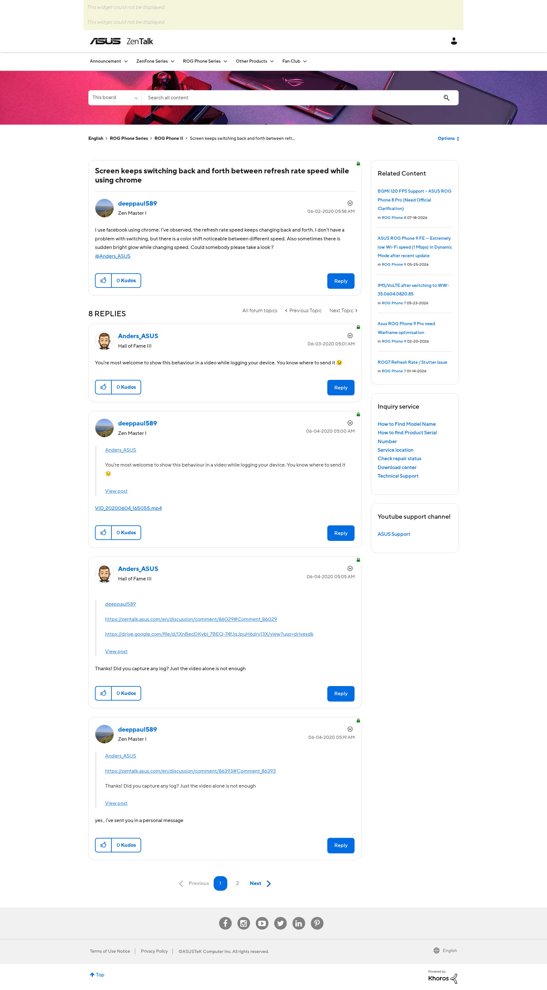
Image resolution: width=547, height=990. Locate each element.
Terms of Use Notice (110, 951)
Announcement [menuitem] (105, 61)
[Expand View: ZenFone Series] (172, 61)
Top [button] (100, 975)
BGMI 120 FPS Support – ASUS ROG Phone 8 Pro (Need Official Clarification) (414, 200)
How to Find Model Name (407, 424)
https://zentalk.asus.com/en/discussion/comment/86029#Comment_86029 (191, 619)
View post (116, 491)
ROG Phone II (168, 138)
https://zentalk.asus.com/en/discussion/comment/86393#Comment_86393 (190, 771)
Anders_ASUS (120, 450)
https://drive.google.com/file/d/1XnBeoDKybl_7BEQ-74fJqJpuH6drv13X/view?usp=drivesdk (209, 634)
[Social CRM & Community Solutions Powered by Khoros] (443, 977)
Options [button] (446, 138)
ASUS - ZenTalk (121, 41)
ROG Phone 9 (394, 264)
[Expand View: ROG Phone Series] (225, 61)
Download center (397, 467)
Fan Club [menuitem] (291, 61)
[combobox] (300, 97)
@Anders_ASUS (112, 256)
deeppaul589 (120, 604)
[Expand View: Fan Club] (305, 61)
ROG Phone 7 (394, 303)
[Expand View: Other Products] (272, 61)
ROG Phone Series (129, 138)
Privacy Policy (154, 951)
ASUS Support (394, 534)
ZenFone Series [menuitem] (152, 61)
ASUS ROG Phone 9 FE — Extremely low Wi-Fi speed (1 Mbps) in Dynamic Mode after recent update (415, 247)
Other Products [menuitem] (251, 61)
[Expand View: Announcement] (126, 61)
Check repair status (399, 458)
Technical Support (398, 476)
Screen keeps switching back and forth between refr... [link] (242, 138)
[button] (104, 280)
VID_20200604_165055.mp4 (128, 508)
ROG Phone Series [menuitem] (202, 61)
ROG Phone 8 (394, 217)
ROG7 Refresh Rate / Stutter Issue (412, 362)
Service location (395, 450)
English (95, 138)
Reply (341, 281)
